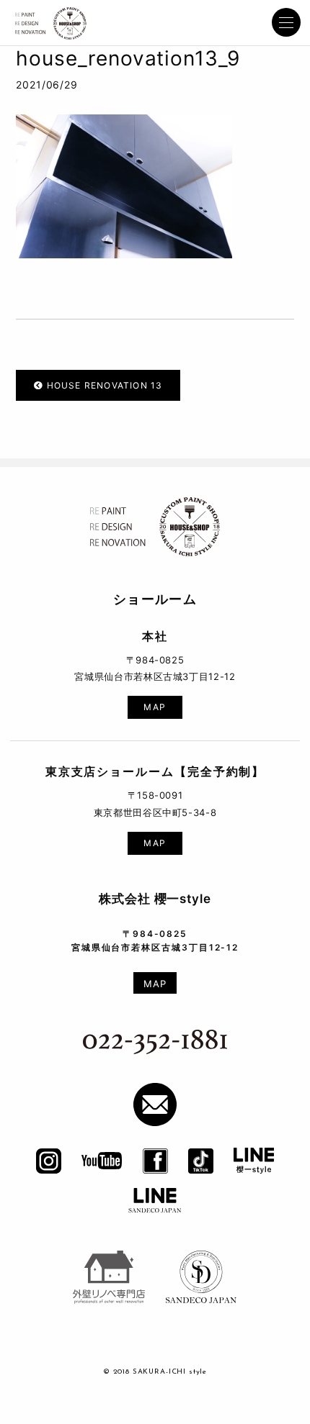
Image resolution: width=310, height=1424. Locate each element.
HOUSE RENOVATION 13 (102, 386)
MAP (154, 708)
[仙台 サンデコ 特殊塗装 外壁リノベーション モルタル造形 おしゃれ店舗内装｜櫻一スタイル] (51, 25)
